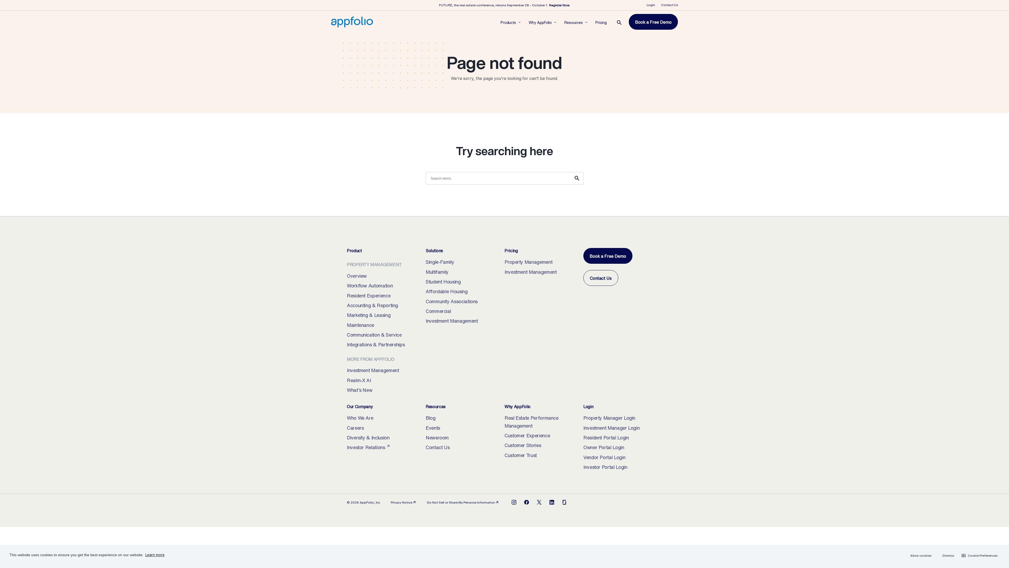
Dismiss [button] (948, 555)
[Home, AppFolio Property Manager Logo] (352, 22)
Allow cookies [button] (920, 555)
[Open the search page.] (619, 22)
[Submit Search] (577, 178)
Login (651, 5)
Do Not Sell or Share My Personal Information (461, 502)
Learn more (154, 554)
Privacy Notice (403, 502)
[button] (979, 555)
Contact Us (669, 5)
